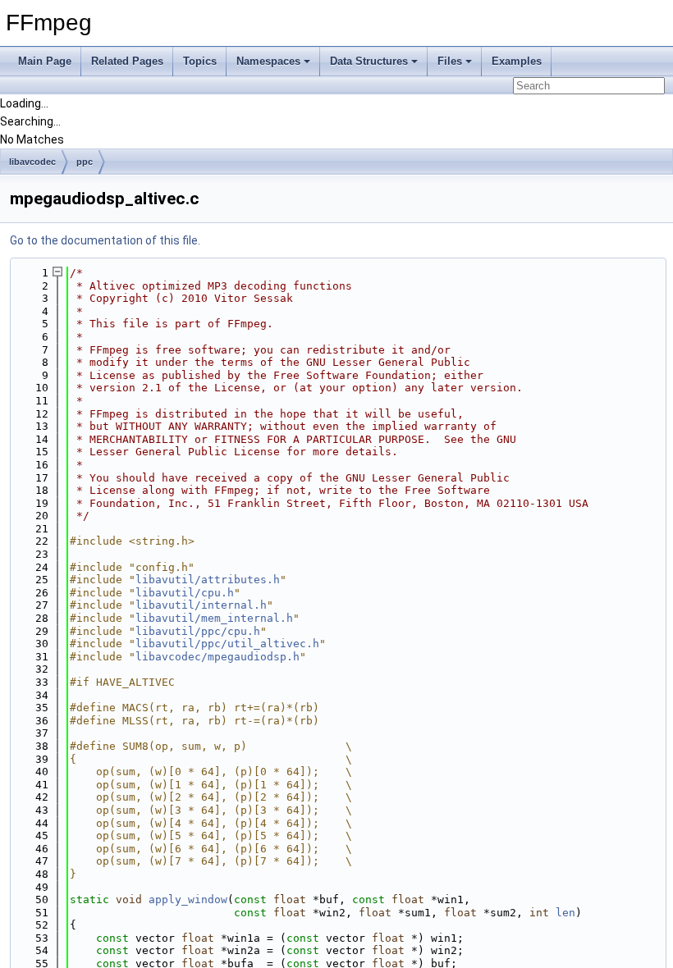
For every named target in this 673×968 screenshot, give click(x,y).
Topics (200, 61)
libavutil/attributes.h (207, 579)
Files (449, 61)
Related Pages (127, 61)
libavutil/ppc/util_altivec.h (227, 643)
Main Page (44, 61)
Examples (517, 61)
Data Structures (369, 61)
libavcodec (32, 162)
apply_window (188, 899)
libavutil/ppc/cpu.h (197, 631)
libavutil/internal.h (201, 605)
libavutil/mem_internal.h (214, 618)
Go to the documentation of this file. (105, 240)
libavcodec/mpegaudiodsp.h (217, 657)
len (565, 912)
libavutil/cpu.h (184, 593)
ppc (84, 162)
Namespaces (268, 61)
